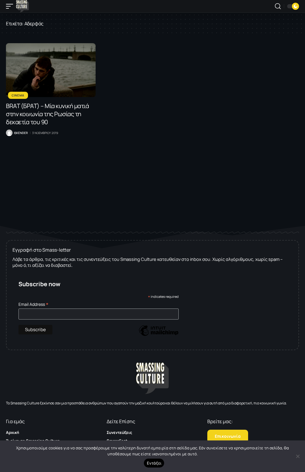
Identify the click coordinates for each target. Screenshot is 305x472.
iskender (21, 133)
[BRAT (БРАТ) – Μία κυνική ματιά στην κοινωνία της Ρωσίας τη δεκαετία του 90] (51, 70)
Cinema (18, 95)
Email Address (33, 304)
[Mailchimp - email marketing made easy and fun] (158, 335)
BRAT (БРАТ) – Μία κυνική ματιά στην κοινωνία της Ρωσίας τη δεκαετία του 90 (47, 114)
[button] (11, 6)
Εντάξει (154, 463)
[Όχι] (298, 456)
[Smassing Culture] (22, 6)
